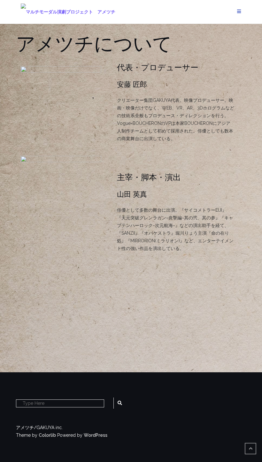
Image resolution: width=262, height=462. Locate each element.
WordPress (95, 435)
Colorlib (47, 435)
